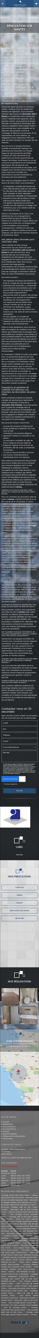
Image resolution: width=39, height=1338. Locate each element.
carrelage (32, 525)
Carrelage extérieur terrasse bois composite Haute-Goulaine (19, 1265)
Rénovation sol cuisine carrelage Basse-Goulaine (19, 1305)
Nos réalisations (9, 1129)
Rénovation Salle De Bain (19, 910)
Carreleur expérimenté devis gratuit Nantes (19, 1308)
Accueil (6, 1122)
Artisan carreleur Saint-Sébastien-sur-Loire (18, 1271)
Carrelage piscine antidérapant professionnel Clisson (19, 1275)
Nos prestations (9, 1126)
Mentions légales (10, 1134)
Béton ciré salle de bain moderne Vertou (19, 1294)
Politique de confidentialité (14, 1136)
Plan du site (7, 1138)
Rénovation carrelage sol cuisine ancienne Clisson (19, 1241)
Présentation (8, 1124)
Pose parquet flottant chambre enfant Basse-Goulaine (19, 1249)
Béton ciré (19, 918)
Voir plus (34, 1314)
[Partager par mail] (8, 13)
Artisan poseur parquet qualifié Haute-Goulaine (19, 1263)
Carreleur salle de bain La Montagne (14, 1274)
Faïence (19, 895)
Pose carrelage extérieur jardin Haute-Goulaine (19, 1268)
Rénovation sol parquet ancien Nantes (22, 1288)
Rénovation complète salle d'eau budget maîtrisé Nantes (19, 1251)
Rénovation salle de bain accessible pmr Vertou (18, 1205)
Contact (6, 1131)
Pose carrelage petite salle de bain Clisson (19, 1311)
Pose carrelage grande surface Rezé (22, 1303)
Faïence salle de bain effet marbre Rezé (19, 1196)
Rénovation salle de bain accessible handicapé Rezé (19, 1198)
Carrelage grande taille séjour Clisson (15, 1195)
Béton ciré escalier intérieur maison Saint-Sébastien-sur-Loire (19, 1253)
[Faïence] (29, 997)
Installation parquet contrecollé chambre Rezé (19, 1257)
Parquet (19, 903)
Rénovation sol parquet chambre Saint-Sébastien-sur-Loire (19, 1201)
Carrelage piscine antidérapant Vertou (22, 1229)
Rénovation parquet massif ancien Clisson (22, 1233)
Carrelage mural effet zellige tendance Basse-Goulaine (19, 1313)
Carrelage (19, 887)
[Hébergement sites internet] (19, 1326)
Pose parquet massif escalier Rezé (14, 1291)
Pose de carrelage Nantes (15, 1307)
